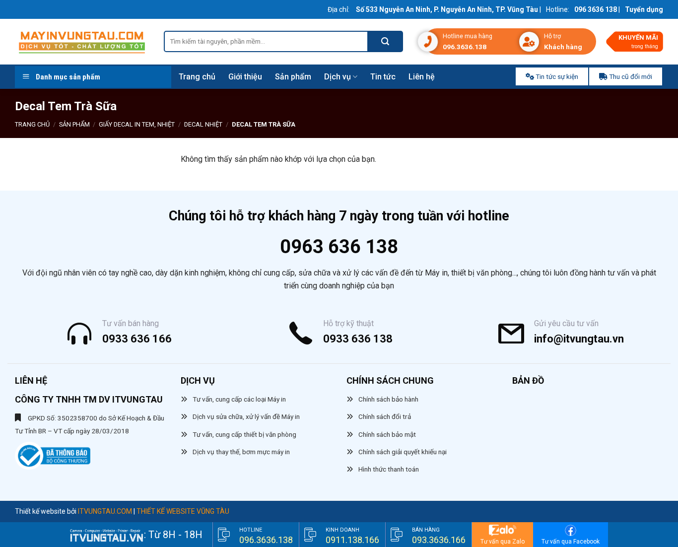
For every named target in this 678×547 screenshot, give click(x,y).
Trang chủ (197, 76)
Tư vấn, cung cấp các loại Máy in (239, 399)
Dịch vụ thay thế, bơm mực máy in (241, 452)
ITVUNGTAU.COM (105, 511)
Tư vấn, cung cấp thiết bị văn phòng (244, 434)
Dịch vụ (337, 76)
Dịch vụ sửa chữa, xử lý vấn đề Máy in (246, 416)
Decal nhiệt (203, 124)
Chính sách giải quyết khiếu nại (402, 452)
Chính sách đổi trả (384, 416)
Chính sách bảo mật (387, 434)
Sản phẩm (293, 76)
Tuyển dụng (644, 9)
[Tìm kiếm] (385, 41)
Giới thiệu (245, 76)
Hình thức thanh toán (388, 469)
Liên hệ (421, 76)
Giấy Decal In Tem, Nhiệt (137, 124)
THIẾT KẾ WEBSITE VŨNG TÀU (182, 511)
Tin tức (383, 76)
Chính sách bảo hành (388, 399)
